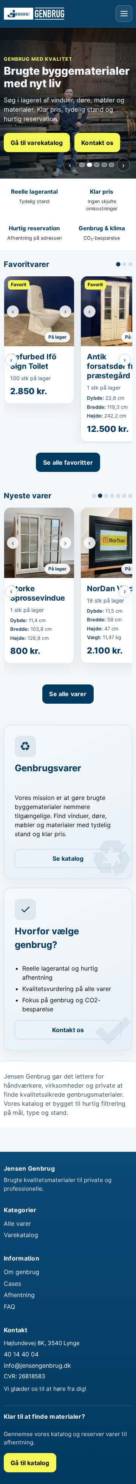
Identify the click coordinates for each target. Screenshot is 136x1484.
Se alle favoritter (68, 462)
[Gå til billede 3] (96, 165)
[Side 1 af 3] (118, 264)
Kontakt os (97, 142)
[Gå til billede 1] (82, 165)
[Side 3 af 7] (106, 495)
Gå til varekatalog (37, 142)
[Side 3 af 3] (130, 264)
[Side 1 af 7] (94, 496)
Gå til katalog (30, 1464)
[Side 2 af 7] (100, 496)
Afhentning (19, 1297)
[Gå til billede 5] (111, 165)
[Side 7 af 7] (130, 496)
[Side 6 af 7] (124, 496)
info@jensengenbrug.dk (37, 1367)
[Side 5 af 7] (118, 496)
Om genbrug (21, 1274)
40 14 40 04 (21, 1356)
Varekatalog (21, 1237)
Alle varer (17, 1225)
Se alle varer (68, 696)
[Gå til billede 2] (89, 165)
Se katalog (68, 860)
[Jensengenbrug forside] (34, 13)
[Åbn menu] (124, 13)
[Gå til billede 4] (104, 165)
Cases (12, 1285)
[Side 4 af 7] (112, 496)
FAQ (9, 1308)
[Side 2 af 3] (124, 264)
